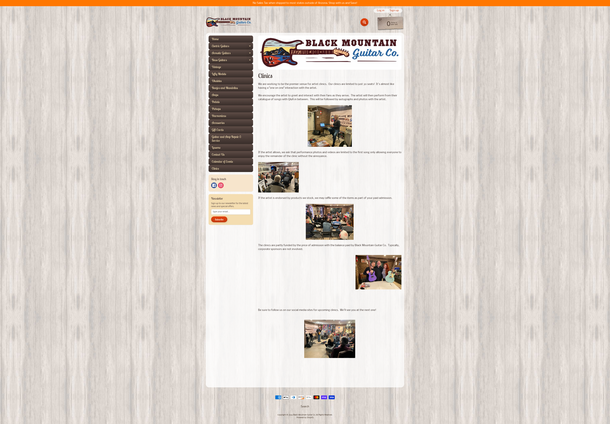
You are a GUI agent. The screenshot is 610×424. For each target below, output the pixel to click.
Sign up (394, 10)
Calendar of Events (222, 161)
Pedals (216, 102)
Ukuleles (217, 81)
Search (305, 406)
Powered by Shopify (305, 418)
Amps (215, 95)
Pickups (216, 109)
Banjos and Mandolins (225, 88)
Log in (380, 10)
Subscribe (219, 219)
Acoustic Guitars (232, 53)
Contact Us (218, 154)
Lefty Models (219, 74)
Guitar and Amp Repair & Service (227, 138)
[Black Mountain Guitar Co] (228, 22)
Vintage (216, 67)
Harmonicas (219, 116)
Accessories (218, 123)
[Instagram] (221, 185)
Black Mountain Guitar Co (304, 415)
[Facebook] (214, 185)
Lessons (216, 147)
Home (215, 39)
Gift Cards (218, 130)
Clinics (215, 168)
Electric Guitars (232, 47)
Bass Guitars (232, 60)
